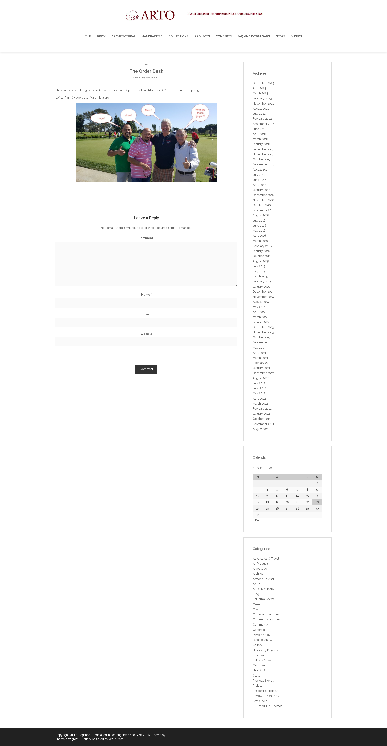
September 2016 (264, 210)
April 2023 (259, 88)
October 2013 (262, 337)
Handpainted (152, 36)
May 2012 (259, 393)
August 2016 (261, 215)
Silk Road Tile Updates (267, 706)
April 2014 (259, 312)
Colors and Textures (266, 614)
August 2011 (260, 429)
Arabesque (260, 568)
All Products (261, 563)
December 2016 (263, 195)
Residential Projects (265, 690)
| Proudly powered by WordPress (101, 739)
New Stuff (259, 670)
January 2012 (261, 413)
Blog (146, 65)
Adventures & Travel (266, 558)
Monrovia (259, 665)
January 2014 (261, 322)
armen (157, 78)
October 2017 (261, 159)
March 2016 (260, 240)
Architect (258, 573)
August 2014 (261, 301)
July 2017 (259, 174)
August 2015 (261, 261)
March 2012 (260, 403)
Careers (258, 604)
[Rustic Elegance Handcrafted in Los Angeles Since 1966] (193, 15)
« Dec (256, 520)
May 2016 (259, 230)
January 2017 (261, 189)
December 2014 (263, 291)
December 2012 (263, 373)
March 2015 (260, 276)
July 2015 (259, 266)
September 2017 (263, 164)
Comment (146, 238)
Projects (202, 36)
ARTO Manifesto (263, 589)
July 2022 (259, 113)
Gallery (257, 645)
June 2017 (259, 179)
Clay (256, 609)
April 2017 (259, 184)
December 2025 (263, 83)
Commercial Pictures (266, 619)
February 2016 (262, 246)
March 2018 (260, 139)
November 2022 (263, 103)
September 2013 (263, 342)
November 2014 (263, 296)
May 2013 (259, 347)
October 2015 (261, 256)
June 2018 (259, 129)
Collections (178, 36)
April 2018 (259, 134)
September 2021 (263, 124)
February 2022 (262, 118)
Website (146, 333)
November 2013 (263, 332)
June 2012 (259, 388)
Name (146, 294)
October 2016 (262, 205)
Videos (296, 36)
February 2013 (262, 362)
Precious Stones (263, 680)
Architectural (124, 36)
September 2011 (263, 424)
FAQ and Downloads (254, 36)
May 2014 (259, 307)
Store (280, 36)
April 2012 (259, 398)
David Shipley (261, 634)
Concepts (224, 36)
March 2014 (260, 317)
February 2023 (262, 98)
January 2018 (261, 144)
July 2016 (259, 220)
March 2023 (260, 93)
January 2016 (261, 251)
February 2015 (262, 281)
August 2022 (261, 108)
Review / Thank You (266, 695)
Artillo (256, 584)
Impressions (261, 655)
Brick (101, 36)
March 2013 (260, 357)
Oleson (257, 675)
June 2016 (259, 225)
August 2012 (261, 378)
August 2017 (261, 169)
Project (257, 685)
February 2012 (262, 408)
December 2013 (263, 327)
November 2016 (263, 200)
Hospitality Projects (265, 650)
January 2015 (261, 286)
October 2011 (261, 418)
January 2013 (261, 367)
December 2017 (263, 149)
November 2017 (263, 154)
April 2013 (259, 352)
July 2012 (259, 383)
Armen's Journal (263, 579)
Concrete (259, 629)
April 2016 (259, 235)
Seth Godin (260, 701)
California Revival (264, 599)
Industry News (262, 660)
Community (260, 624)
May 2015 (259, 271)
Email (146, 314)
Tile (88, 36)
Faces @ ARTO (262, 639)
